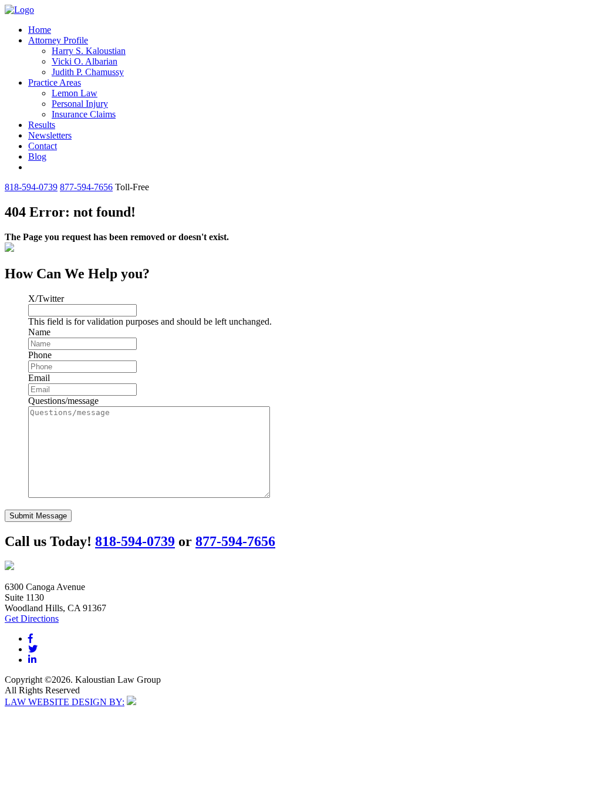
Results (41, 125)
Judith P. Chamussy (88, 72)
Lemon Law (74, 93)
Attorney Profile (58, 40)
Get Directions (32, 619)
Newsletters (50, 135)
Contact (42, 146)
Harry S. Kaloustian (89, 51)
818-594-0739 (31, 187)
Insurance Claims (84, 114)
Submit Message (38, 515)
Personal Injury (80, 104)
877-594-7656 (86, 187)
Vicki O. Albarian (84, 61)
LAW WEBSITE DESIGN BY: (64, 702)
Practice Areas (54, 82)
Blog (37, 156)
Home (39, 30)
